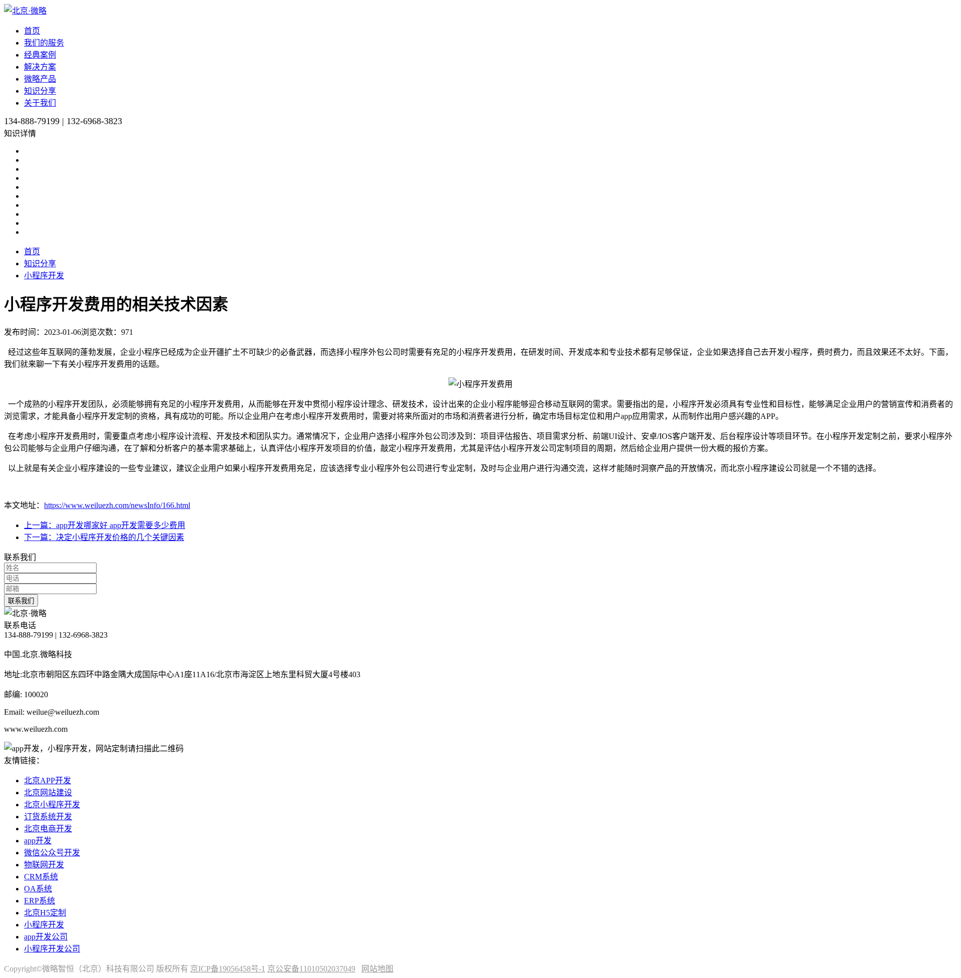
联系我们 (21, 601)
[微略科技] (25, 11)
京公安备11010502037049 (311, 968)
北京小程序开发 (52, 804)
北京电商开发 (48, 828)
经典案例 (40, 55)
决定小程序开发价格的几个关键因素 (104, 537)
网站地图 (377, 968)
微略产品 (40, 79)
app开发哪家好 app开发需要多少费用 (104, 525)
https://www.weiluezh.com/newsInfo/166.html (117, 505)
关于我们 (40, 103)
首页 (32, 31)
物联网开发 (44, 864)
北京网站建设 (48, 792)
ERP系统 (39, 900)
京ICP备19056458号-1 (227, 968)
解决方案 (40, 67)
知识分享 (40, 91)
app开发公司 (46, 936)
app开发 (38, 840)
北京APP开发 (47, 780)
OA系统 (38, 888)
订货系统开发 (48, 816)
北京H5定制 (45, 912)
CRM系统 (41, 876)
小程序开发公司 (52, 948)
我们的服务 (44, 43)
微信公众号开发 (52, 852)
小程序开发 (44, 275)
